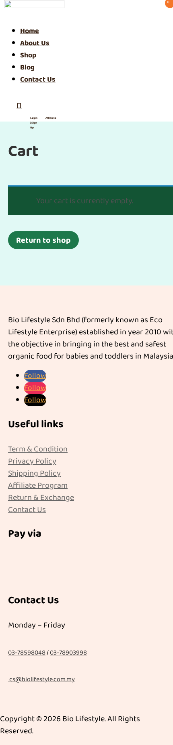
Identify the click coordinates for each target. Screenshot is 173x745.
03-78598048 (26, 653)
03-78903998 (68, 653)
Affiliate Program (38, 485)
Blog (27, 67)
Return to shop (43, 240)
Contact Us (38, 79)
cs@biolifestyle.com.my (42, 679)
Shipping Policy (34, 473)
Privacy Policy (32, 461)
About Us (34, 43)
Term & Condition (38, 449)
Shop (28, 55)
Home (29, 31)
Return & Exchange (41, 497)
